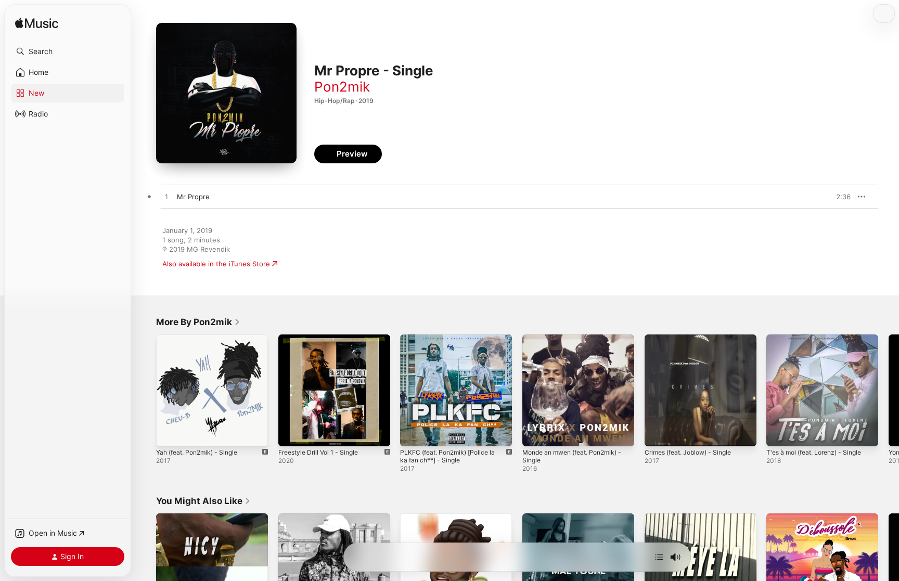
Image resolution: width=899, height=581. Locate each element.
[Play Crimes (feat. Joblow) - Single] (657, 433)
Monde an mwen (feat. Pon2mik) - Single (575, 342)
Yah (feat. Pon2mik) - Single (201, 338)
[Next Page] (888, 390)
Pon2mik (342, 87)
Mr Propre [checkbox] (193, 196)
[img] (36, 24)
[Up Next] (659, 557)
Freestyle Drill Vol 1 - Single (322, 338)
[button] (67, 51)
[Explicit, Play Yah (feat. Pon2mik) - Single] (169, 433)
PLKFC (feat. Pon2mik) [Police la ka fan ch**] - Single (452, 342)
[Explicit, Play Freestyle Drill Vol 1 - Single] (291, 433)
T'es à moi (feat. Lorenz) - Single (819, 338)
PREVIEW (839, 196)
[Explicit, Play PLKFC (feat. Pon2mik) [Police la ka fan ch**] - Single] (413, 433)
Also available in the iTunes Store (216, 264)
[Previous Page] (145, 390)
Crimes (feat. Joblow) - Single (693, 338)
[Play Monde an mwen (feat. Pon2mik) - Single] (535, 433)
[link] (198, 322)
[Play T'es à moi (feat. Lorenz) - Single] (779, 433)
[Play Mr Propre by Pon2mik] (166, 197)
